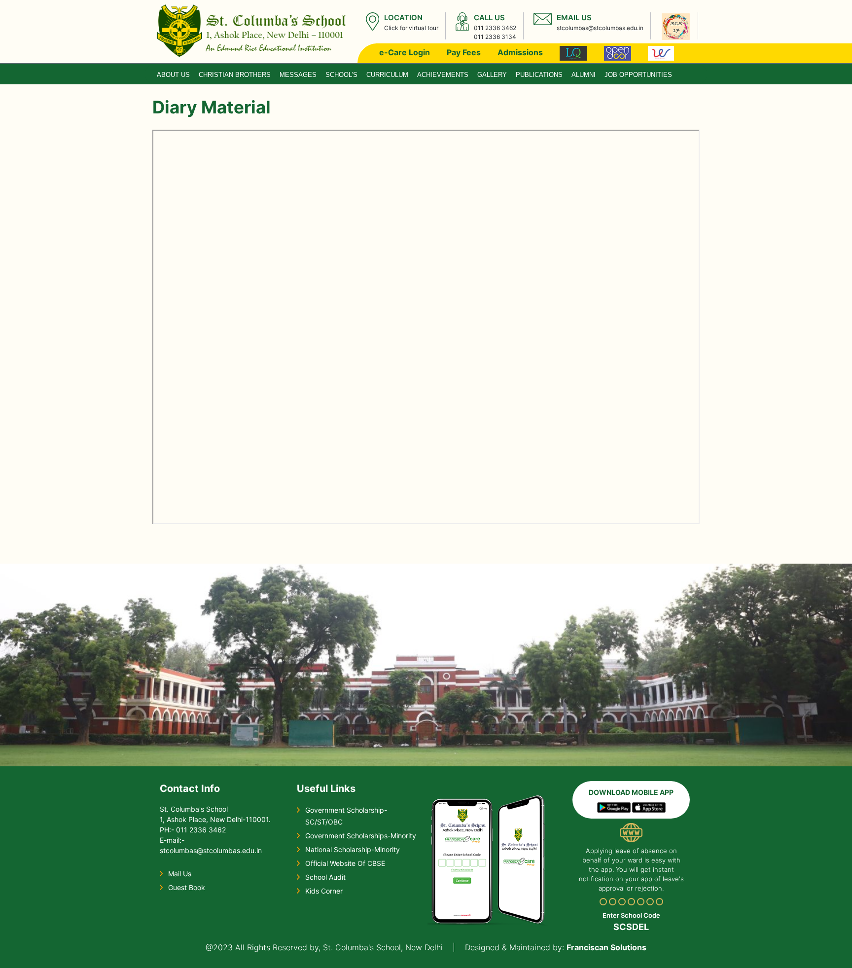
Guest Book (186, 887)
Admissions (520, 52)
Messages (298, 74)
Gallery (492, 74)
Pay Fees (464, 52)
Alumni (583, 74)
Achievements (442, 74)
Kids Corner (324, 891)
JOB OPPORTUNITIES (638, 74)
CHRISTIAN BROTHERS (235, 74)
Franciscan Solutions (606, 947)
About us (173, 74)
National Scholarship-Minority (352, 849)
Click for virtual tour (411, 28)
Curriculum (387, 74)
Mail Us (179, 873)
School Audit (325, 877)
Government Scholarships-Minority (360, 835)
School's (341, 74)
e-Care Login (404, 52)
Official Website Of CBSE (345, 863)
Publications (539, 74)
